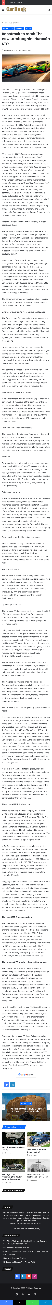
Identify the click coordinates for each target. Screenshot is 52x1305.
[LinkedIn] (12, 1084)
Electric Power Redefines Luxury (13, 1148)
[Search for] (49, 10)
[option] (26, 1107)
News (28, 28)
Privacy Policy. (34, 1229)
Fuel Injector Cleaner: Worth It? (16, 1248)
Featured (19, 28)
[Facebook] (6, 1084)
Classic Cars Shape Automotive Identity (26, 1110)
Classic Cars (26, 1103)
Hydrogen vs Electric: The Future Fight (19, 1262)
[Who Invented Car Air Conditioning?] (38, 1139)
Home (6, 23)
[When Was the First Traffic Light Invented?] (38, 1165)
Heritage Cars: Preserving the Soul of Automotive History (12, 1177)
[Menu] (3, 10)
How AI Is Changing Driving (14, 1258)
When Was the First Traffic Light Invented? (37, 1175)
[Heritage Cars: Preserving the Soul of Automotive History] (13, 1165)
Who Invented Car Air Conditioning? (36, 1150)
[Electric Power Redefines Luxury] (13, 1138)
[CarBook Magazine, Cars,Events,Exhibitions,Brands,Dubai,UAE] (16, 9)
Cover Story (14, 23)
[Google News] (26, 1074)
